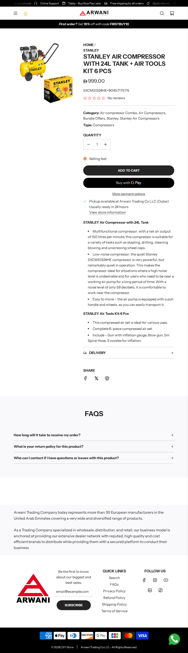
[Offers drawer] (25, 13)
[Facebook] (144, 580)
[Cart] (172, 13)
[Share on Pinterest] (107, 379)
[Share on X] (96, 379)
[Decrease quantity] (88, 144)
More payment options (128, 194)
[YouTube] (166, 580)
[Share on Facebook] (85, 379)
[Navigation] (15, 13)
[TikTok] (160, 590)
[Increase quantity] (105, 144)
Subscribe (74, 605)
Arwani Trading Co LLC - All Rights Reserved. (109, 647)
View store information (107, 212)
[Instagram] (155, 580)
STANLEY (91, 50)
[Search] (162, 13)
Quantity (92, 135)
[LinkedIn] (150, 590)
